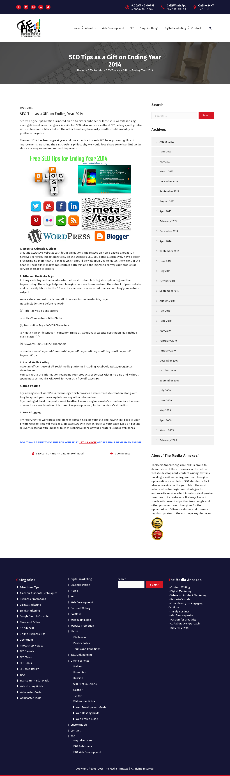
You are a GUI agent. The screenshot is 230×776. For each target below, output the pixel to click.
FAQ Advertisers (82, 740)
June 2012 (165, 261)
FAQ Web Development (87, 752)
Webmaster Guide (31, 692)
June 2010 (166, 320)
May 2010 (165, 330)
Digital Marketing (175, 28)
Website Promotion (82, 625)
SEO (132, 28)
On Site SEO (27, 628)
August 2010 (167, 301)
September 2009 (169, 380)
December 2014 (169, 231)
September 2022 (169, 191)
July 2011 (165, 271)
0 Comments (122, 453)
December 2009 (169, 360)
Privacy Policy (81, 643)
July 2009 (165, 390)
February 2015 (168, 221)
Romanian (79, 672)
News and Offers (30, 622)
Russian (78, 678)
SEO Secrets (95, 70)
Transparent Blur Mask (34, 680)
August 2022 (167, 201)
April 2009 (166, 420)
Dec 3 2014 (26, 108)
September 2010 (169, 291)
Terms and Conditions (86, 649)
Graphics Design (149, 28)
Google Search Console (34, 616)
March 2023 (166, 171)
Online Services (80, 660)
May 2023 (165, 161)
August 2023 (167, 141)
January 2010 (168, 350)
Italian (77, 666)
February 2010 (168, 340)
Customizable (79, 724)
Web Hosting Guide (31, 686)
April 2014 (166, 241)
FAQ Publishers (82, 746)
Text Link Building (82, 654)
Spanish (78, 689)
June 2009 (166, 400)
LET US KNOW (87, 442)
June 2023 (165, 151)
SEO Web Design (29, 669)
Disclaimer (79, 637)
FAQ (73, 736)
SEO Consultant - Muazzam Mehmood (60, 453)
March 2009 (167, 430)
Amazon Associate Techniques (38, 593)
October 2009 (168, 370)
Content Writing (80, 608)
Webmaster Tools (30, 698)
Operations (26, 639)
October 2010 (168, 281)
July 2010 (165, 310)
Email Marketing (30, 610)
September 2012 (169, 251)
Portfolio (76, 614)
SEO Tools (26, 663)
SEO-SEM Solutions (85, 684)
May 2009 (165, 410)
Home (76, 28)
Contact (196, 28)
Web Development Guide (91, 707)
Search (122, 579)
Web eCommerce (81, 619)
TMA (22, 674)
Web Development (113, 28)
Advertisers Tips (29, 587)
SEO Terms (26, 657)
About (89, 28)
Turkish (77, 695)
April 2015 (165, 211)
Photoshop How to (31, 645)
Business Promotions (33, 599)
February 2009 (168, 440)
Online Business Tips (32, 634)
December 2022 (169, 181)
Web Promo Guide (87, 719)
